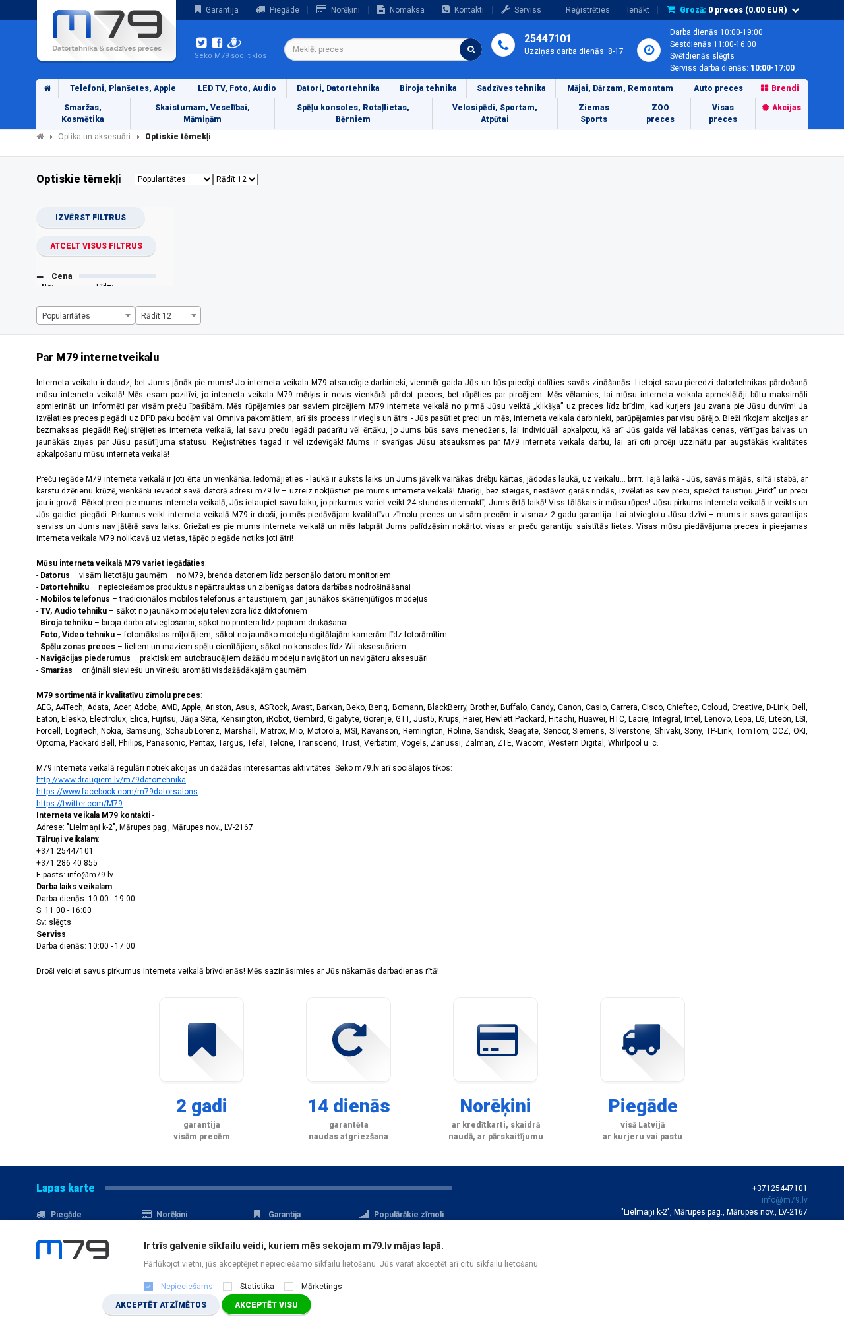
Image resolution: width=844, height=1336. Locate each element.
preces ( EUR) (733, 10)
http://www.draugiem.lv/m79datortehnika (111, 779)
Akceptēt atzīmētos (160, 1305)
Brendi (785, 88)
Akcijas (786, 107)
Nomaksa (407, 10)
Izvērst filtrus (90, 217)
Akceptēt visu (266, 1305)
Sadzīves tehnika (511, 88)
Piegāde (284, 10)
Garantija (222, 10)
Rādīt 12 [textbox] (156, 316)
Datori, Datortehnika (338, 88)
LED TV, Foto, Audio (237, 88)
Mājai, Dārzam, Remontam (620, 88)
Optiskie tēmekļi (178, 136)
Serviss (527, 10)
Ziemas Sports (593, 113)
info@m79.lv (785, 1200)
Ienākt (638, 10)
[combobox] (383, 49)
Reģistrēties (588, 10)
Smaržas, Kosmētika (82, 113)
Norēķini (345, 10)
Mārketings (321, 1286)
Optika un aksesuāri (94, 136)
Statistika (257, 1286)
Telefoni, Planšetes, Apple (123, 88)
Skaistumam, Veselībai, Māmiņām (202, 113)
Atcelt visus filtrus (96, 246)
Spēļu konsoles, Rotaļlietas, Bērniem (353, 113)
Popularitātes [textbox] (66, 316)
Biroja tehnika (428, 88)
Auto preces (718, 88)
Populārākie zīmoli (409, 1214)
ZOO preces (660, 113)
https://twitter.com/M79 (79, 803)
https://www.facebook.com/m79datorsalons (117, 791)
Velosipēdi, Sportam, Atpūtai (494, 113)
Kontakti (469, 10)
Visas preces (723, 113)
